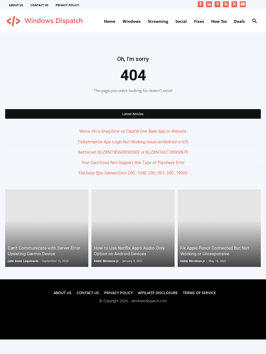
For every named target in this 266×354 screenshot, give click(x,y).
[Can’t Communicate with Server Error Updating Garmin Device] (46, 228)
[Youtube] (243, 4)
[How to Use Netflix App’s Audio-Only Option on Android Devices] (133, 228)
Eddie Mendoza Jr (106, 261)
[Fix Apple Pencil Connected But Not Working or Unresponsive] (219, 228)
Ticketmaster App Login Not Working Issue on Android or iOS (133, 141)
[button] (254, 21)
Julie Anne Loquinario (23, 261)
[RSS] (226, 4)
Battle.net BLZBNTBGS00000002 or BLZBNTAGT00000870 (133, 152)
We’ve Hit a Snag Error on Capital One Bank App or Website (133, 131)
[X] (234, 4)
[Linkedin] (209, 4)
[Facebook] (201, 4)
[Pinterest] (218, 4)
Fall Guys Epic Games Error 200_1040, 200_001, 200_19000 (133, 173)
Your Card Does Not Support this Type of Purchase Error (133, 162)
